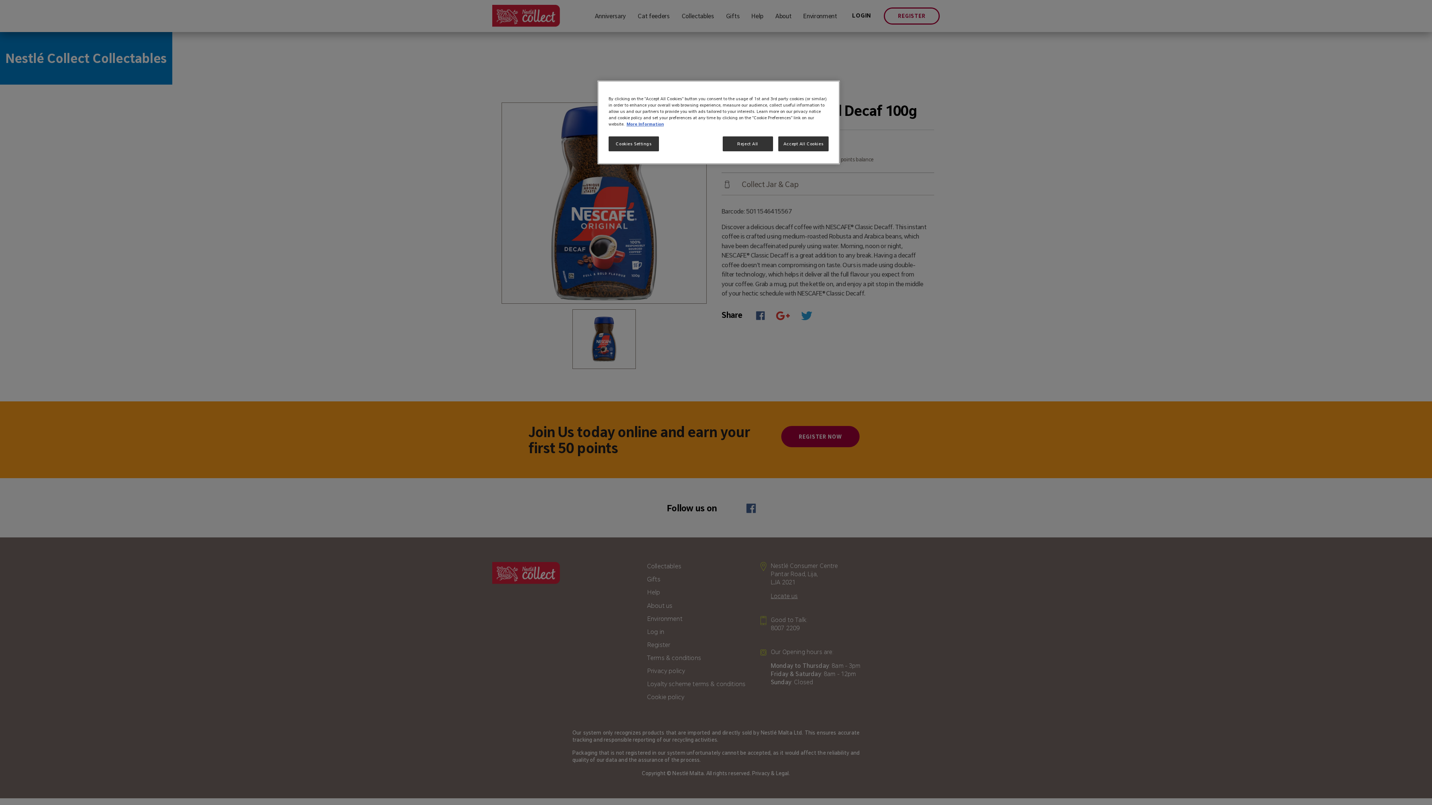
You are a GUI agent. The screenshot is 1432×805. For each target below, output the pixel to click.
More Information (645, 124)
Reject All (747, 143)
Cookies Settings (633, 143)
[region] (718, 122)
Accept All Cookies (803, 143)
